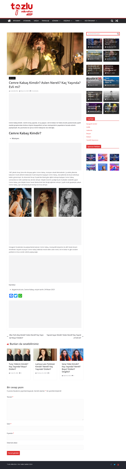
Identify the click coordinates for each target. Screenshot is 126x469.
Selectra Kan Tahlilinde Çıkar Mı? (93, 80)
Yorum (10, 397)
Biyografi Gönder (91, 124)
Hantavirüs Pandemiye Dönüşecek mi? (110, 68)
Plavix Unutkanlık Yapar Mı (109, 80)
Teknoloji (45, 21)
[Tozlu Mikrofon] (9, 20)
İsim (9, 424)
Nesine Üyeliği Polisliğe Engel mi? (93, 54)
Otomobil (27, 21)
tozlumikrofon (14, 91)
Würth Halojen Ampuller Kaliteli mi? (111, 94)
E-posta (10, 433)
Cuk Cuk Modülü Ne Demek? (94, 107)
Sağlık (36, 21)
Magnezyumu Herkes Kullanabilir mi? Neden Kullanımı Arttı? (94, 66)
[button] (59, 20)
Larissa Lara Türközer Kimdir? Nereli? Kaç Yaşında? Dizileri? (45, 366)
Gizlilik (88, 127)
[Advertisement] (45, 107)
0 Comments (34, 91)
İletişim (88, 134)
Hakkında (89, 130)
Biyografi (16, 21)
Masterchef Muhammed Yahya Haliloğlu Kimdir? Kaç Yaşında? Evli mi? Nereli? (111, 39)
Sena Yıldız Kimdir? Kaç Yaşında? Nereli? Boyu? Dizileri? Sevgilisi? (71, 368)
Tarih (77, 21)
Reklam (88, 137)
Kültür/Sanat (90, 21)
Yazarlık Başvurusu (92, 140)
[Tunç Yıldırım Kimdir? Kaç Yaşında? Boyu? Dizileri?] (18, 350)
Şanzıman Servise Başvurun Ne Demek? (92, 93)
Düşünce (67, 21)
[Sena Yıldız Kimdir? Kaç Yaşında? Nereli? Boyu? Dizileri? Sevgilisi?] (71, 350)
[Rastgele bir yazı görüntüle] (116, 20)
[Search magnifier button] (118, 33)
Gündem (55, 21)
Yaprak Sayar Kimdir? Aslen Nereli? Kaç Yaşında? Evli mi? (64, 336)
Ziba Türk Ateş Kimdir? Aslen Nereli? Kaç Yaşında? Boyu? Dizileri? (26, 336)
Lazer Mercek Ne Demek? (111, 107)
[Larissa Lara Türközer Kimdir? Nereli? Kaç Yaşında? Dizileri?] (45, 350)
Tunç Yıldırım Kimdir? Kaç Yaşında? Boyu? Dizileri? (18, 366)
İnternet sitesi (12, 443)
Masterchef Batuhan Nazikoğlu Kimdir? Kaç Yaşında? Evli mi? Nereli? (111, 51)
